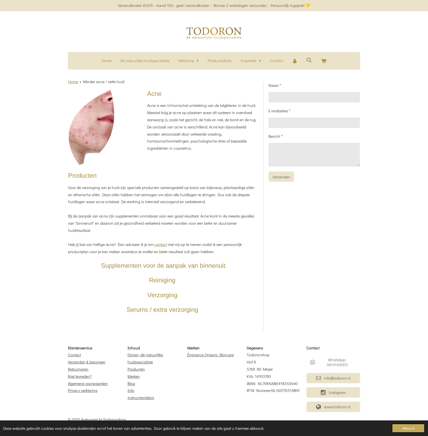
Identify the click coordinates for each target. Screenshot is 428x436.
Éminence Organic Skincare (210, 354)
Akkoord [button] (408, 428)
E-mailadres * (279, 110)
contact (160, 244)
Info (131, 390)
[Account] (295, 61)
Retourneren (78, 369)
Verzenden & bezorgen (87, 361)
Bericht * (275, 136)
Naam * (274, 85)
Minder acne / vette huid (103, 81)
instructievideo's (141, 397)
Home (73, 81)
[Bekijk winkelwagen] (324, 61)
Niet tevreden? (80, 376)
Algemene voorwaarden (88, 383)
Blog (131, 383)
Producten (136, 369)
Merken (134, 376)
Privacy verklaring (82, 390)
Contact (74, 354)
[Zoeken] (309, 60)
